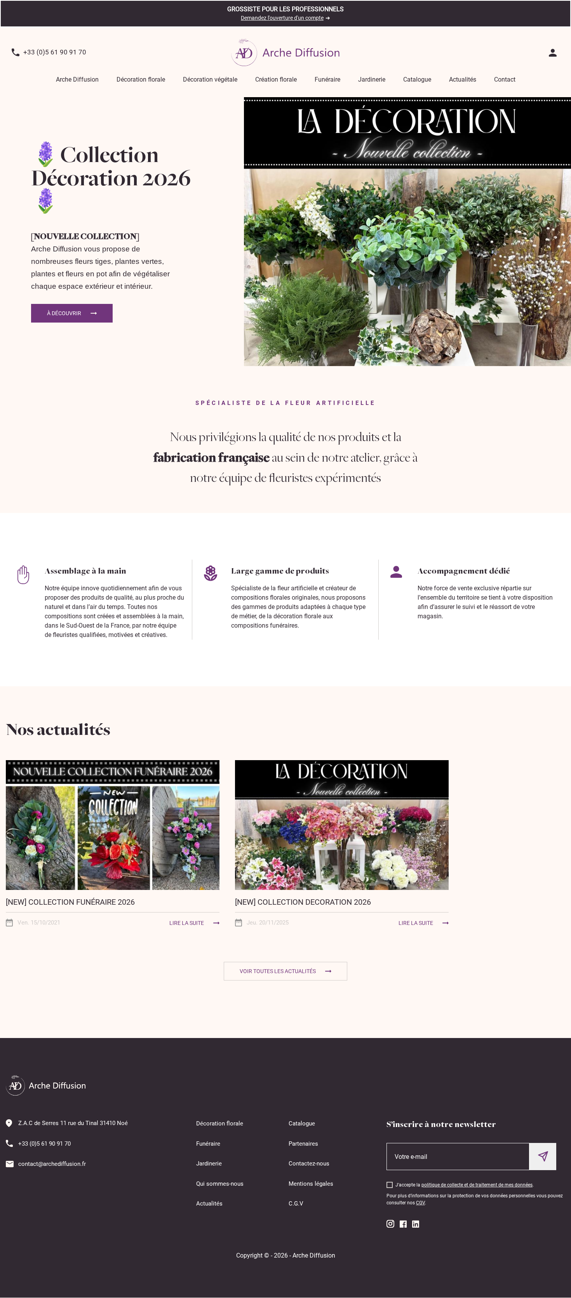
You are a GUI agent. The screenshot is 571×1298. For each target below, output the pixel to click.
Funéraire (327, 79)
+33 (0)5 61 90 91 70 (54, 52)
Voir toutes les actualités (278, 971)
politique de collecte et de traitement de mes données (477, 1185)
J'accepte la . (464, 1185)
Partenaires (303, 1143)
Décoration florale (141, 79)
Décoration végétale (210, 79)
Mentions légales (311, 1183)
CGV (420, 1203)
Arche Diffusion (77, 79)
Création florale (276, 79)
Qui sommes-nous (220, 1183)
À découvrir (64, 313)
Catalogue (417, 79)
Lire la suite (186, 923)
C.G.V (296, 1203)
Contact (504, 79)
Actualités (462, 79)
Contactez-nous (309, 1163)
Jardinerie (371, 79)
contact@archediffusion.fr (52, 1163)
